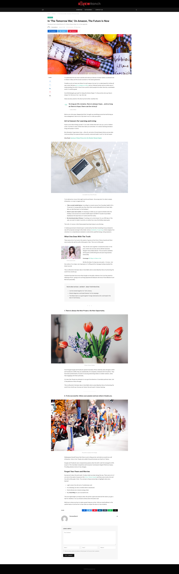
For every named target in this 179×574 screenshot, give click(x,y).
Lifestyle (50, 17)
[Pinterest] (50, 92)
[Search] (136, 9)
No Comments (70, 27)
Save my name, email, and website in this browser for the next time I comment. (82, 551)
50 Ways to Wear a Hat (95, 258)
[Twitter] (50, 84)
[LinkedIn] (50, 88)
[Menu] (43, 9)
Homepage (79, 9)
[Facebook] (50, 81)
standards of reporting (97, 230)
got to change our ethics (81, 85)
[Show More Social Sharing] (79, 31)
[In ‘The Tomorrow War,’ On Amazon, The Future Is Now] (89, 54)
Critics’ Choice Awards (91, 477)
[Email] (50, 95)
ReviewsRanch (55, 27)
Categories (88, 9)
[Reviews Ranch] (89, 4)
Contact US (99, 9)
